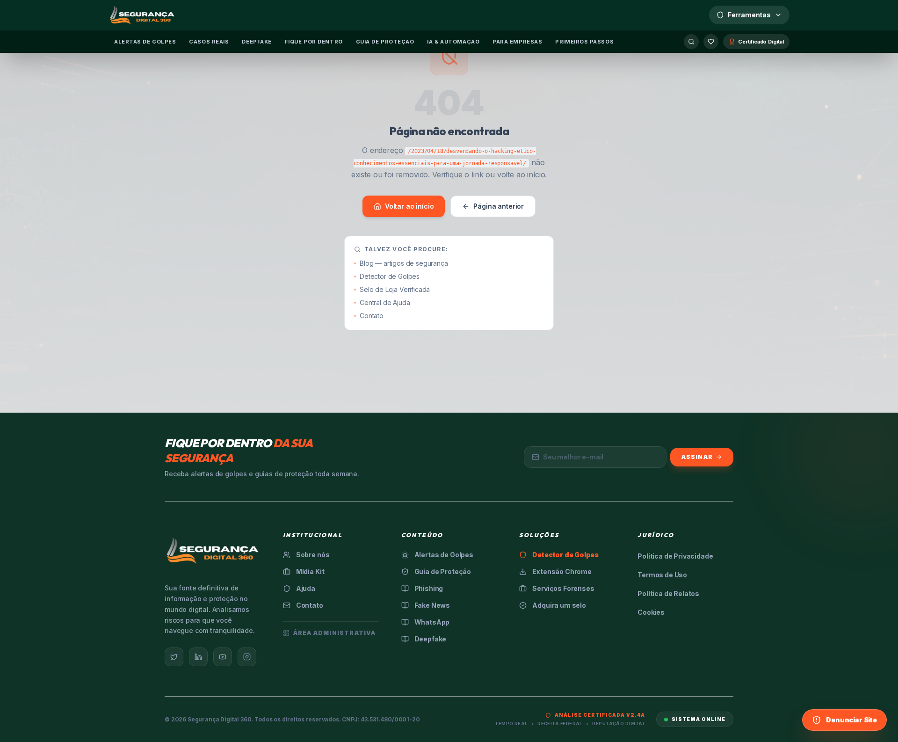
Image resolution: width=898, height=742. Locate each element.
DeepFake (256, 41)
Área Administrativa (334, 632)
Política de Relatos (668, 593)
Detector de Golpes (390, 276)
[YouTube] (222, 656)
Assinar (697, 456)
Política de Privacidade (675, 556)
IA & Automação (453, 41)
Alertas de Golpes (145, 41)
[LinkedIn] (198, 656)
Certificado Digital (761, 41)
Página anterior (498, 206)
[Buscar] (691, 41)
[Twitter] (174, 656)
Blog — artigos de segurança (404, 263)
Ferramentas (749, 15)
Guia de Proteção (385, 41)
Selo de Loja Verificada (395, 289)
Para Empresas (517, 41)
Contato (372, 316)
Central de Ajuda (385, 302)
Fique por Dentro (314, 41)
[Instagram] (247, 656)
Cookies (651, 612)
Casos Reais (209, 41)
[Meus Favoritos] (710, 41)
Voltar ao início (409, 206)
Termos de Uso (662, 575)
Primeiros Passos (584, 41)
